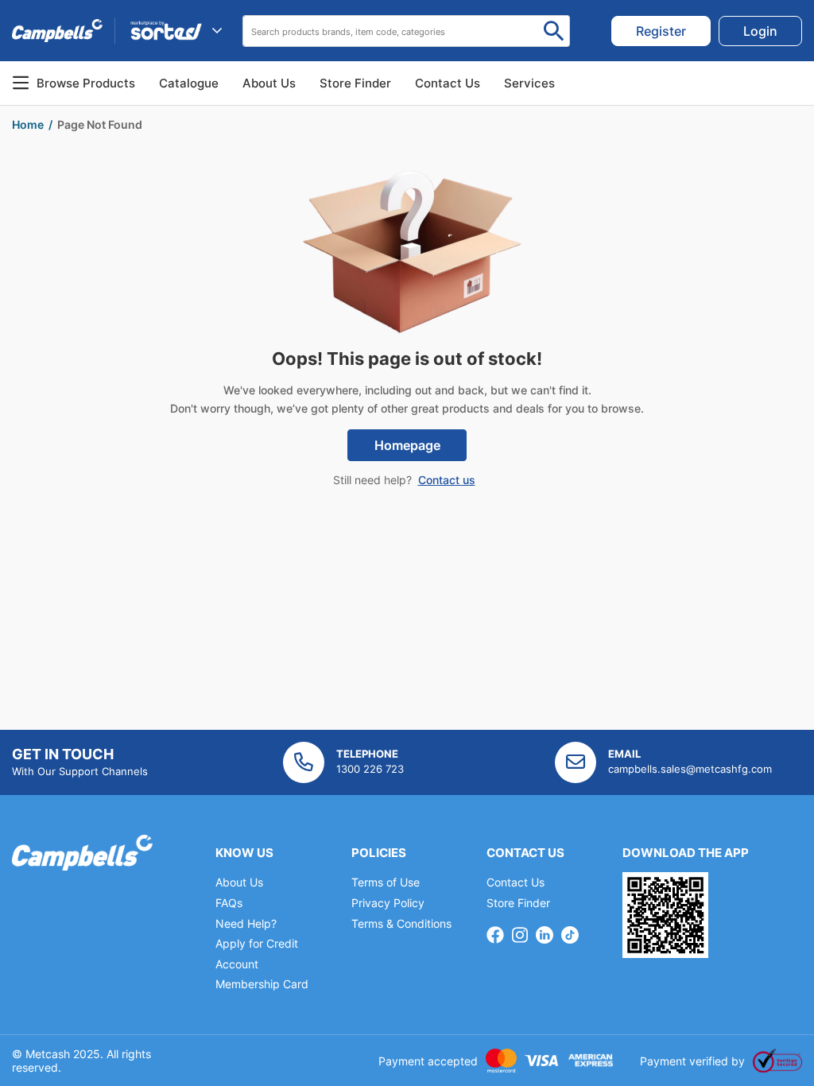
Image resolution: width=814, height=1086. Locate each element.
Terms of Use (385, 882)
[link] (661, 31)
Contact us (446, 480)
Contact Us (515, 882)
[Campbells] (57, 30)
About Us (269, 83)
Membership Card (261, 984)
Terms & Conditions (401, 923)
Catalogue (189, 83)
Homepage (407, 445)
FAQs (228, 903)
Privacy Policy (387, 903)
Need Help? (246, 923)
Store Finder (518, 903)
